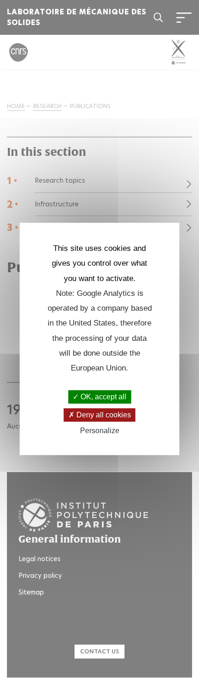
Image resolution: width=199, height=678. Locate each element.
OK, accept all (102, 397)
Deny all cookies (103, 415)
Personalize (99, 431)
